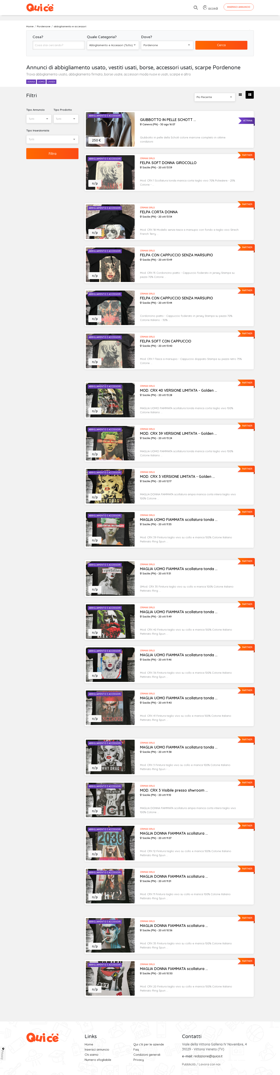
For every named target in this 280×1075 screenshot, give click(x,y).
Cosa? (38, 37)
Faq (136, 1049)
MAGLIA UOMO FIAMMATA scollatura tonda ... (178, 519)
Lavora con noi (209, 1064)
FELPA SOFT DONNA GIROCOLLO (168, 163)
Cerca (221, 45)
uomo (41, 81)
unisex (51, 81)
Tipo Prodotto (62, 109)
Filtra (52, 154)
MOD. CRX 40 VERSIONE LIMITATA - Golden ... (178, 390)
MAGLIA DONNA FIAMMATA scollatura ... (174, 833)
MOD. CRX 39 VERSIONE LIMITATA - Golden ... (178, 433)
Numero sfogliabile (98, 1060)
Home (89, 1044)
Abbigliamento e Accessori (105, 115)
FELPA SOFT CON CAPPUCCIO (165, 341)
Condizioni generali (146, 1055)
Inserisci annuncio (97, 1049)
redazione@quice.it (208, 1056)
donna (31, 81)
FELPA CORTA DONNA (159, 212)
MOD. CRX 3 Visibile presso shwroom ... (174, 790)
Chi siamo (91, 1055)
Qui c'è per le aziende (148, 1044)
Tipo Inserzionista (37, 130)
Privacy (138, 1060)
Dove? (146, 37)
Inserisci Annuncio (238, 7)
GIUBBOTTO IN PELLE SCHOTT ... (168, 120)
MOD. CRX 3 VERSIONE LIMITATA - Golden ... (177, 476)
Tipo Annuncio (35, 109)
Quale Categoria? (102, 37)
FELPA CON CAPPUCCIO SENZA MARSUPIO (176, 255)
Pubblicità (189, 1064)
